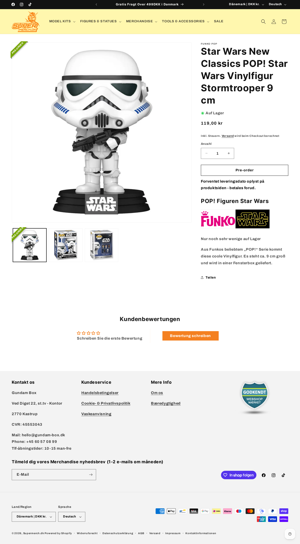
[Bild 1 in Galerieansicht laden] (29, 245)
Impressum (172, 533)
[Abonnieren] (91, 474)
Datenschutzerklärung (117, 533)
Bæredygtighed (166, 403)
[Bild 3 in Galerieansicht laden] (101, 245)
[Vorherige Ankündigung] (96, 4)
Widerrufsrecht (87, 533)
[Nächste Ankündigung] (204, 4)
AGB (141, 533)
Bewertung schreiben (190, 336)
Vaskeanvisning (96, 414)
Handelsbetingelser (100, 393)
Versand (228, 136)
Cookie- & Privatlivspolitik (105, 403)
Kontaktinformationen (200, 533)
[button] (61, 21)
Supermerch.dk (33, 533)
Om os (157, 393)
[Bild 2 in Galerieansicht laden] (65, 245)
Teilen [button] (211, 277)
